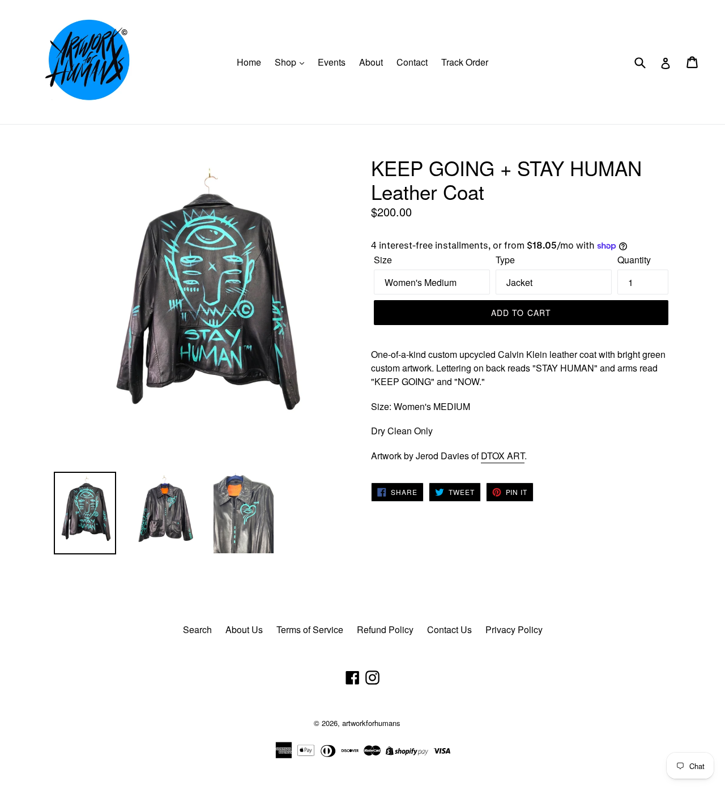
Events (332, 62)
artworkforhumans (371, 723)
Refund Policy (385, 629)
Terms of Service (309, 629)
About (371, 62)
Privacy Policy (514, 629)
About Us (244, 629)
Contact (412, 62)
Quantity (634, 259)
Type (505, 259)
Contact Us (449, 629)
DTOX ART (502, 455)
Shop (286, 62)
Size (383, 259)
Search (197, 629)
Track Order (464, 62)
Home (249, 62)
